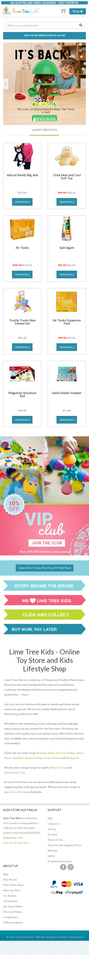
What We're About (13, 885)
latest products (44, 129)
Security (52, 834)
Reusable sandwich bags (28, 758)
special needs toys (15, 792)
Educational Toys (14, 772)
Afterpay (53, 850)
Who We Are (10, 879)
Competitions (10, 917)
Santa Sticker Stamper (67, 393)
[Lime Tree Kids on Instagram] (70, 867)
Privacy (52, 829)
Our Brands (9, 895)
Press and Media (12, 911)
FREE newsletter (13, 922)
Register (46, 949)
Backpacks (72, 758)
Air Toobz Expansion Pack (67, 322)
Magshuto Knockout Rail (22, 394)
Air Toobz (22, 247)
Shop (79, 11)
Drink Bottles (52, 758)
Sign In (61, 949)
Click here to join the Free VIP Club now (44, 568)
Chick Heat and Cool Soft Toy (67, 177)
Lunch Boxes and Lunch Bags (58, 753)
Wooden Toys (58, 767)
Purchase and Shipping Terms (65, 845)
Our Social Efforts (13, 906)
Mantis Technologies (71, 936)
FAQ (50, 818)
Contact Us (54, 823)
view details (22, 202)
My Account (28, 949)
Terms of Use (55, 839)
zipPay (51, 855)
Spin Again (67, 247)
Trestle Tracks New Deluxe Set (22, 322)
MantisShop (60, 941)
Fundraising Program (60, 861)
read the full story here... (17, 842)
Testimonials (10, 901)
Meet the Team (11, 890)
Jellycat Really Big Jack (22, 175)
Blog (5, 874)
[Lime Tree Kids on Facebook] (63, 867)
